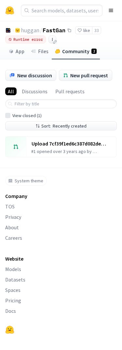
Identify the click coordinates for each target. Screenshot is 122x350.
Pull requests (70, 91)
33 (96, 30)
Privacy (13, 217)
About (12, 227)
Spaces (12, 290)
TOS (10, 206)
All (11, 91)
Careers (13, 238)
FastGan (54, 30)
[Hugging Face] (9, 329)
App (20, 51)
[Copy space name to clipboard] (69, 30)
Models (13, 269)
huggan (30, 30)
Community (78, 51)
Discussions (34, 91)
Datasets (15, 279)
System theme (29, 181)
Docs (10, 311)
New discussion (34, 75)
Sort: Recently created (64, 126)
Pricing (13, 300)
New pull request (89, 75)
